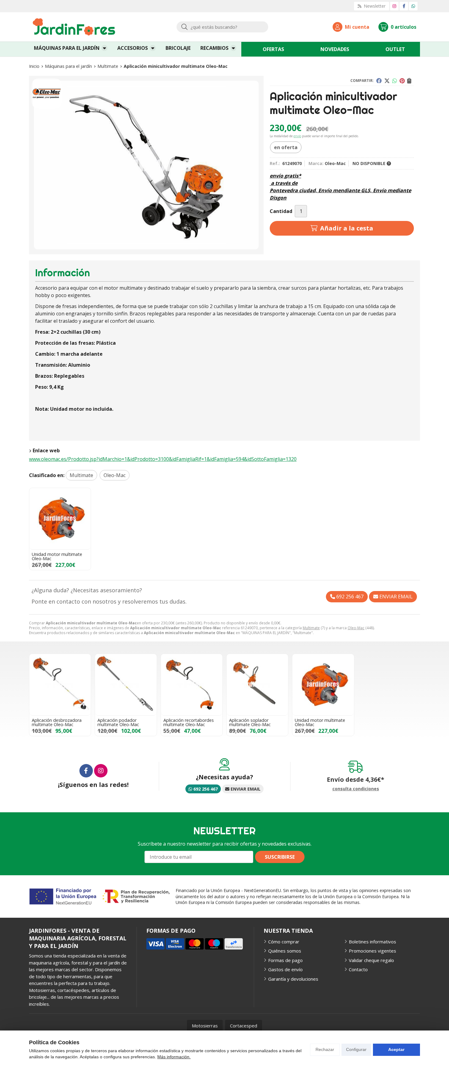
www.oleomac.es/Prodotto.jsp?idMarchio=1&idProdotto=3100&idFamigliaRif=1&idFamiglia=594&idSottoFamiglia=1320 (163, 459)
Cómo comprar (283, 942)
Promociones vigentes (372, 951)
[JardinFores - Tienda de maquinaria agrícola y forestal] (74, 26)
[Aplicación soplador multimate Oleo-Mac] (257, 684)
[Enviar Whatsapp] (413, 6)
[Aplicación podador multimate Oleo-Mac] (125, 684)
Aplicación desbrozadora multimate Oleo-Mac (57, 722)
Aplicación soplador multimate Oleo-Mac (250, 722)
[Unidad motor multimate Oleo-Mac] (60, 518)
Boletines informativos (372, 942)
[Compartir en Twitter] (387, 81)
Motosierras (205, 1026)
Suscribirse (280, 857)
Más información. (174, 1056)
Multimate (311, 627)
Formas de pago (285, 960)
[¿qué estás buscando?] (222, 27)
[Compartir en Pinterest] (402, 81)
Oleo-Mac (356, 627)
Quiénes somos (284, 951)
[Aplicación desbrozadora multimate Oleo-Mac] (60, 684)
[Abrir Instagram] (394, 6)
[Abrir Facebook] (404, 6)
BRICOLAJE (178, 48)
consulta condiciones (355, 789)
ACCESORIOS (132, 48)
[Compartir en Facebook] (379, 81)
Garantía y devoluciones (293, 979)
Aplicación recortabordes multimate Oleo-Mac (188, 722)
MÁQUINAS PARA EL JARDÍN (67, 48)
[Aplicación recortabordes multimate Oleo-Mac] (191, 684)
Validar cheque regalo (371, 960)
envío (297, 136)
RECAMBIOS (214, 48)
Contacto (358, 969)
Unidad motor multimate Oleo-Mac (57, 556)
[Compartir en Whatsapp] (394, 81)
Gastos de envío (285, 969)
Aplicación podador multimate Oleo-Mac (118, 722)
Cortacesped (243, 1026)
